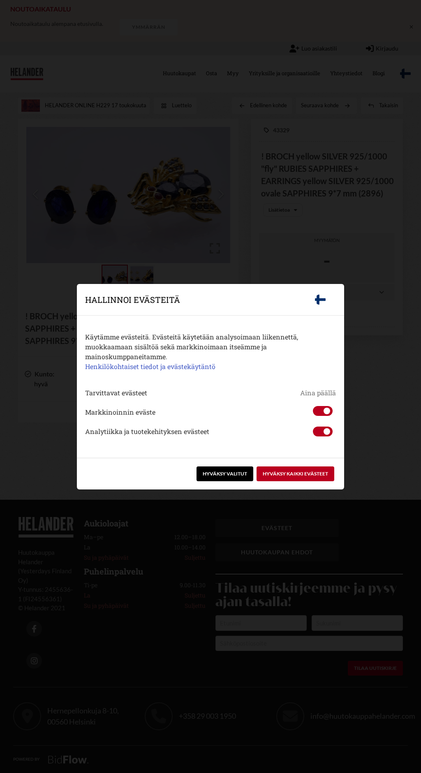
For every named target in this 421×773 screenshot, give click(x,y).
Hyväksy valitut (225, 474)
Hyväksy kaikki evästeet (295, 474)
